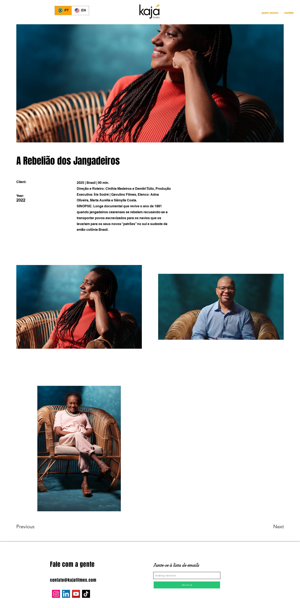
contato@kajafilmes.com (73, 580)
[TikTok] (86, 594)
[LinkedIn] (66, 594)
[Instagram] (56, 594)
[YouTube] (76, 594)
